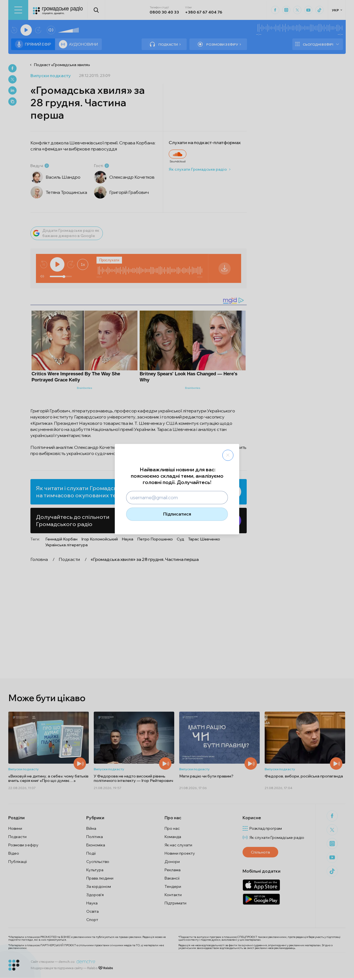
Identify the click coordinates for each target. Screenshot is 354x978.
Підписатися (177, 514)
